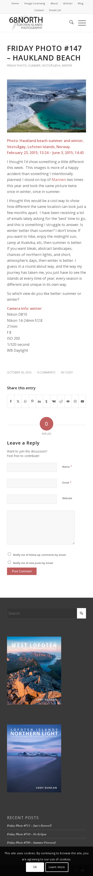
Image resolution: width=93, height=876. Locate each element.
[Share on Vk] (53, 401)
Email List (55, 10)
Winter (67, 65)
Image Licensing (34, 3)
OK (35, 867)
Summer (34, 65)
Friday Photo (17, 65)
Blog (81, 3)
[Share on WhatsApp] (25, 401)
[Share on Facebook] (10, 401)
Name (67, 466)
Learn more (57, 867)
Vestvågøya (51, 65)
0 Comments (46, 372)
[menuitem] (15, 3)
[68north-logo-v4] (38, 23)
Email (66, 482)
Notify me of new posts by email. (33, 563)
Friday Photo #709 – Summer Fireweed (31, 842)
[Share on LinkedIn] (39, 401)
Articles (67, 3)
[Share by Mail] (68, 401)
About (54, 3)
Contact (39, 10)
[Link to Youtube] (82, 401)
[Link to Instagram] (75, 401)
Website (67, 498)
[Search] (69, 23)
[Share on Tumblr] (46, 401)
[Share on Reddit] (60, 401)
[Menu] (80, 23)
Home (15, 3)
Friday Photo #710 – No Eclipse (26, 834)
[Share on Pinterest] (32, 401)
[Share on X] (18, 401)
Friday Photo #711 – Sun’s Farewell (29, 825)
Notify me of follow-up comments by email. (39, 554)
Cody (69, 372)
